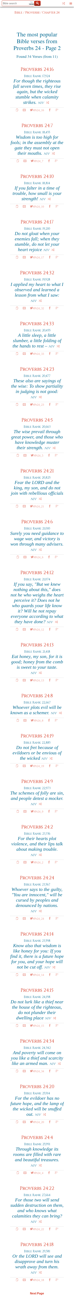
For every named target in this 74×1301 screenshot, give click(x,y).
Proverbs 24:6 (37, 522)
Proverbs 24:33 (37, 324)
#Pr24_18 (38, 1279)
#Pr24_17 (38, 257)
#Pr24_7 (38, 160)
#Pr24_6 (38, 557)
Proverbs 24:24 (37, 878)
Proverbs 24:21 (37, 471)
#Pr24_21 (38, 506)
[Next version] (47, 102)
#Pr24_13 (38, 680)
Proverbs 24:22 (37, 1188)
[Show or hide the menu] (71, 3)
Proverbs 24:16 (37, 69)
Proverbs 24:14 (37, 934)
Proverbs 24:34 (37, 1041)
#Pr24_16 (38, 110)
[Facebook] (50, 110)
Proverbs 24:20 (37, 1087)
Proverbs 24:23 (37, 369)
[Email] (24, 110)
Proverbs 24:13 (37, 645)
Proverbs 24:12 (37, 573)
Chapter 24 (51, 13)
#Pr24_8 (38, 720)
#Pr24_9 (38, 811)
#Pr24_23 (38, 404)
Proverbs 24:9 (37, 781)
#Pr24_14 (38, 974)
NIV (41, 103)
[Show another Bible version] (63, 3)
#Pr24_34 (38, 1071)
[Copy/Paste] (17, 110)
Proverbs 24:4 (37, 1137)
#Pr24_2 (38, 862)
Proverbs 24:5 (37, 420)
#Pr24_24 (38, 918)
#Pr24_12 (38, 629)
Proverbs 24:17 (37, 222)
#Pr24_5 (38, 455)
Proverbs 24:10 (37, 176)
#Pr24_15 (38, 1025)
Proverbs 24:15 (37, 990)
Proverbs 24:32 (37, 273)
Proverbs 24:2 (37, 827)
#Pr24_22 (38, 1228)
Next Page (37, 1293)
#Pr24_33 (38, 353)
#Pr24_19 (38, 765)
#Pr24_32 (38, 308)
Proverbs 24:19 (37, 736)
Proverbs (32, 13)
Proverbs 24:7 (37, 126)
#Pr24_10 (38, 206)
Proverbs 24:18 (37, 1245)
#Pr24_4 (38, 1172)
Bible (18, 13)
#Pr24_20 (38, 1121)
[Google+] (57, 110)
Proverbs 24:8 (37, 696)
